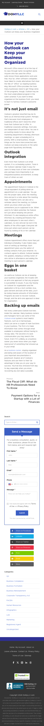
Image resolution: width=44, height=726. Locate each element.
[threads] (30, 662)
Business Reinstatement (16, 591)
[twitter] (18, 662)
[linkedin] (26, 662)
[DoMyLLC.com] (14, 13)
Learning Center (17, 2)
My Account (6, 2)
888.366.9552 (23, 6)
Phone (9, 480)
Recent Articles (29, 2)
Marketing (10, 620)
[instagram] (22, 662)
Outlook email (9, 318)
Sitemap (28, 655)
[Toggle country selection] (10, 484)
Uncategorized (12, 629)
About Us (30, 647)
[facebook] (13, 662)
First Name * (12, 451)
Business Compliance (15, 581)
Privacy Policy (23, 506)
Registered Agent (14, 624)
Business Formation (14, 586)
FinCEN (9, 600)
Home (12, 647)
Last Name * (12, 461)
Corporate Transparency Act (18, 596)
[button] (22, 531)
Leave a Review (10, 651)
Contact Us (22, 651)
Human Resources (14, 605)
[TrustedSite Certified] (22, 676)
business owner (15, 350)
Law (8, 615)
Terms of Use (17, 655)
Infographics (11, 610)
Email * (9, 470)
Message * (11, 490)
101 (8, 576)
